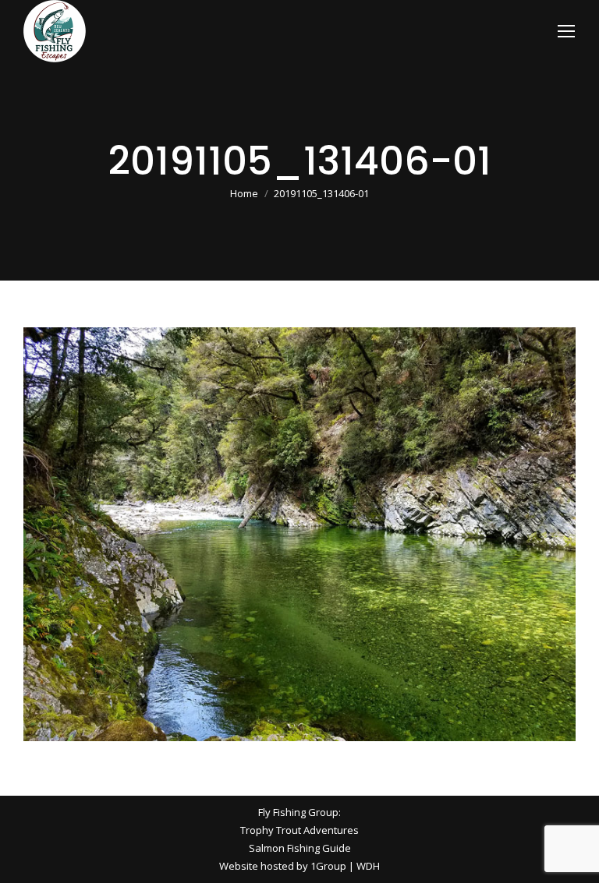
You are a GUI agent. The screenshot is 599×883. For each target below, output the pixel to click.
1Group (328, 866)
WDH (368, 866)
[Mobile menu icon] (566, 31)
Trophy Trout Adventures (299, 830)
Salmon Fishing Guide (300, 848)
